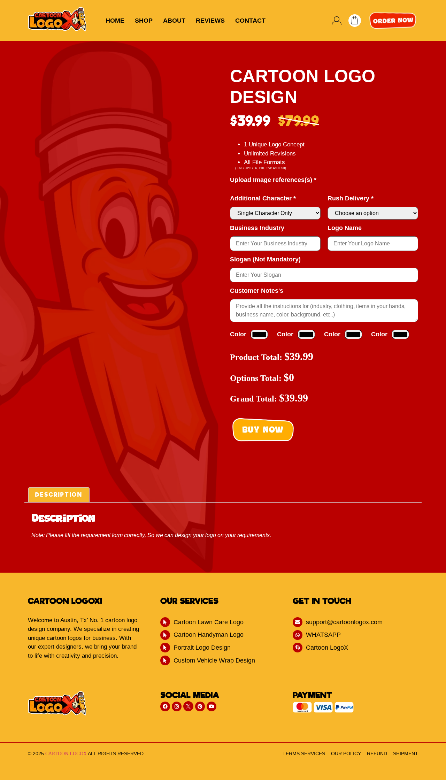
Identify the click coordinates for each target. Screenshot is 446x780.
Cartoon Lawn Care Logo (209, 622)
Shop (144, 20)
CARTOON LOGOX (66, 753)
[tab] (59, 495)
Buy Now (263, 430)
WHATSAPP (323, 634)
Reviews (210, 20)
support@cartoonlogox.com (344, 622)
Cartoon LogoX (327, 647)
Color (238, 334)
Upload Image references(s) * (273, 180)
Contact (250, 20)
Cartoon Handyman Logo (209, 634)
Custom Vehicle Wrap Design (214, 660)
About (174, 20)
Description (59, 494)
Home (115, 20)
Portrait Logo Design (202, 647)
